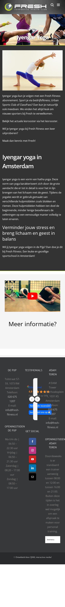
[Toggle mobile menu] (58, 4)
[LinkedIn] (32, 467)
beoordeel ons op (38, 412)
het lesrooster (49, 121)
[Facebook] (32, 441)
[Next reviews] (37, 399)
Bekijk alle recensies (40, 406)
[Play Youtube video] (32, 296)
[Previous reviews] (32, 399)
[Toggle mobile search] (52, 4)
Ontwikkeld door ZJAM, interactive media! (34, 557)
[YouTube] (32, 459)
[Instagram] (32, 450)
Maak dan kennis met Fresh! (18, 140)
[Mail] (32, 476)
